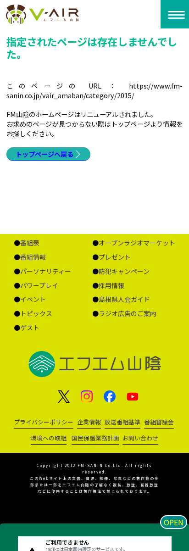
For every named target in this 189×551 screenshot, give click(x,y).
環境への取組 (49, 438)
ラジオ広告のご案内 (127, 313)
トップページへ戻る (44, 154)
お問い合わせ (140, 438)
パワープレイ (39, 285)
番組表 (29, 242)
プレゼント (115, 257)
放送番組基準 (122, 421)
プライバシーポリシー (43, 421)
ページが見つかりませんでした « (48, 14)
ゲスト (29, 327)
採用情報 (111, 285)
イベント (33, 299)
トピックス (36, 313)
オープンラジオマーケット (137, 242)
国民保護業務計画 (95, 438)
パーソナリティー (45, 271)
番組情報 (33, 257)
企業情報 (89, 421)
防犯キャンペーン (124, 271)
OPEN (173, 522)
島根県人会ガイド (124, 299)
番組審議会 (159, 421)
